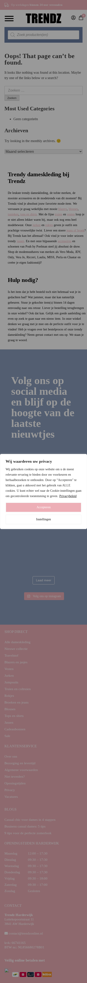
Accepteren (44, 507)
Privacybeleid (68, 496)
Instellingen (43, 519)
